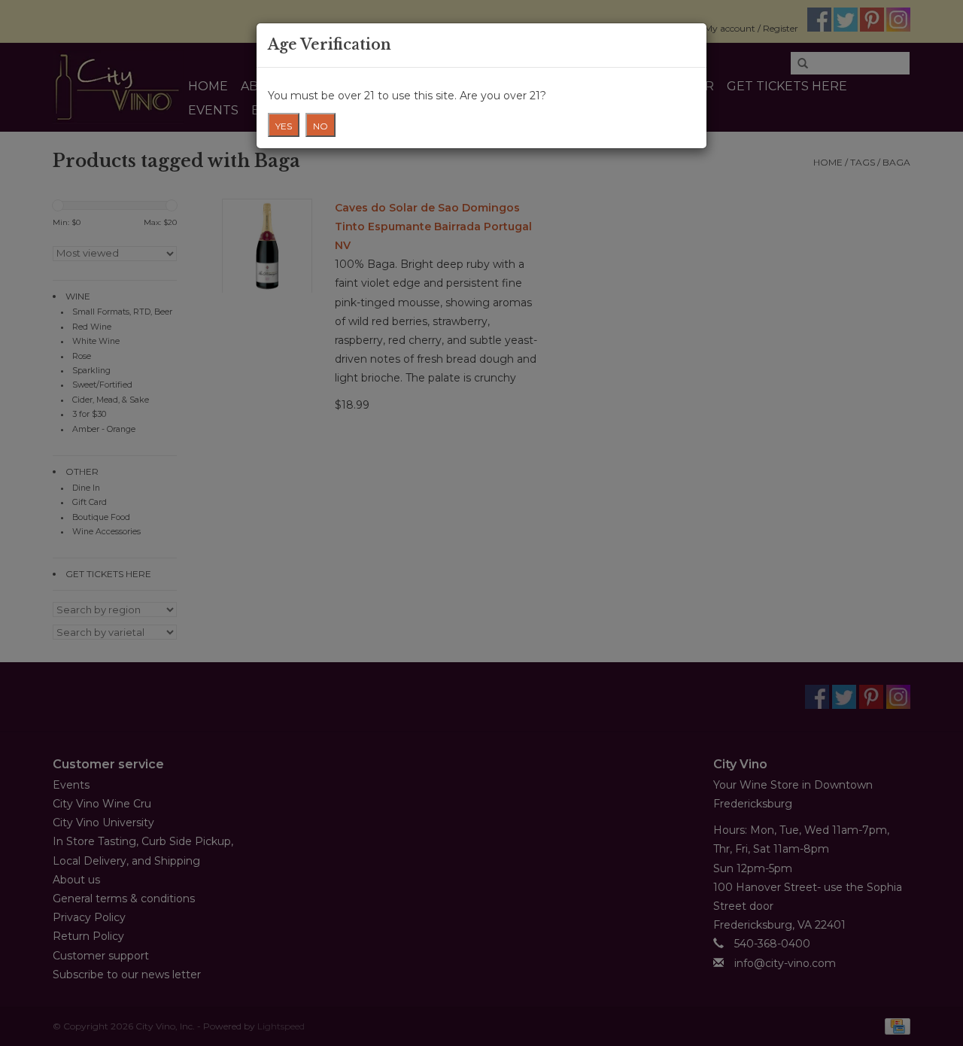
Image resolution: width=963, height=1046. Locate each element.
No (320, 126)
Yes (283, 126)
